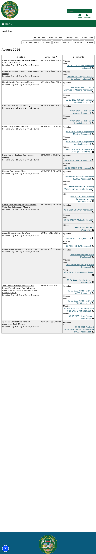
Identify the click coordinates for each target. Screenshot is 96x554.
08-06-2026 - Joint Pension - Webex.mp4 (81, 317)
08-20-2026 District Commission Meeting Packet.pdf (80, 101)
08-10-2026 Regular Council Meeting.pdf (82, 255)
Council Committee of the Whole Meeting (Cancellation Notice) (20, 61)
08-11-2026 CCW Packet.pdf (78, 246)
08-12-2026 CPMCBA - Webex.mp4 (84, 228)
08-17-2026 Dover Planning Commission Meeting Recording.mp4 (82, 198)
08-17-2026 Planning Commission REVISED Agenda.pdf (79, 177)
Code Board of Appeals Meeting (16, 105)
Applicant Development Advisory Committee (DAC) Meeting (16, 323)
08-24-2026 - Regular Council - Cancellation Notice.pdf (80, 77)
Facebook (87, 17)
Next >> (66, 42)
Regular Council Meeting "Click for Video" (20, 249)
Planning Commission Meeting (15, 171)
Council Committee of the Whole (16, 233)
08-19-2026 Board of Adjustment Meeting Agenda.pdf (80, 133)
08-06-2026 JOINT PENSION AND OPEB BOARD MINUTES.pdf (79, 309)
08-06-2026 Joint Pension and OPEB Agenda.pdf (81, 292)
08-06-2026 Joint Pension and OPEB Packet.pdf (81, 302)
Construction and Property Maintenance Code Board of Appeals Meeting (19, 205)
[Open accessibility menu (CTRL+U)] (5, 548)
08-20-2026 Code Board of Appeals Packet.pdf (82, 122)
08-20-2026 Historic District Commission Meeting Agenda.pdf (79, 88)
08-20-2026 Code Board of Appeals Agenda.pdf (82, 112)
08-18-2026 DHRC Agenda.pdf (77, 160)
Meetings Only (72, 37)
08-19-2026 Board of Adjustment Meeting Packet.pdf (80, 143)
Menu (8, 23)
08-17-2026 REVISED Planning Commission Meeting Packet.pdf (79, 187)
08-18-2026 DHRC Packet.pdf (78, 168)
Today (56, 42)
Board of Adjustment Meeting (15, 126)
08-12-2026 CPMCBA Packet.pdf (78, 220)
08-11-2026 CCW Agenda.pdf (78, 238)
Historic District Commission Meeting (18, 82)
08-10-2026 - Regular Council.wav (78, 272)
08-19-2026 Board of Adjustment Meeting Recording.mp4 (80, 150)
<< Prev (46, 42)
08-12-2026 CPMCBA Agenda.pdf (78, 210)
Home (79, 17)
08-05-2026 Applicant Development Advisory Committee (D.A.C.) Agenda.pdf (79, 329)
